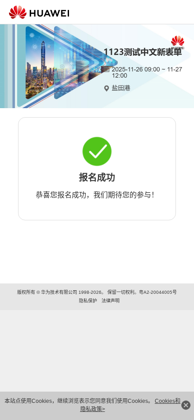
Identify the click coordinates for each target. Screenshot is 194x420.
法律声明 (111, 300)
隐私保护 (88, 300)
